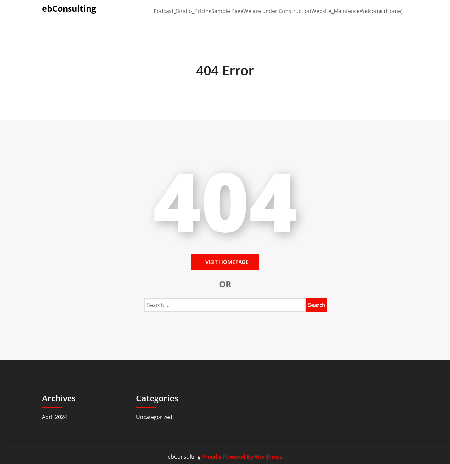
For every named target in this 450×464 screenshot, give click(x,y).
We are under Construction (277, 10)
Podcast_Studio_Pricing (182, 10)
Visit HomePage (227, 262)
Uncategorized (154, 417)
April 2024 (54, 417)
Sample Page (227, 10)
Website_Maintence (335, 10)
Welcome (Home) (381, 10)
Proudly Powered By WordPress (242, 456)
